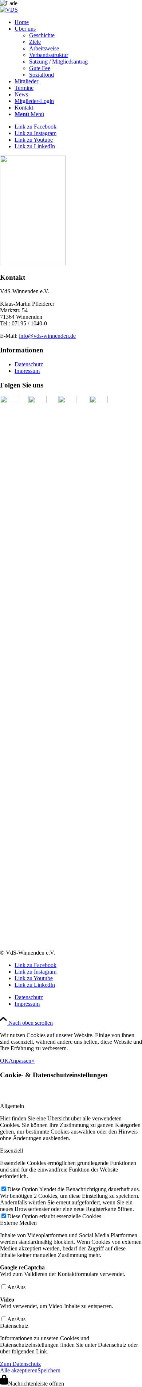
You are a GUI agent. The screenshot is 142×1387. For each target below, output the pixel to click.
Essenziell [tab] (11, 1150)
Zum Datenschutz (20, 1364)
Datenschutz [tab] (14, 1326)
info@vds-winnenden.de (47, 336)
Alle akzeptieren (19, 1370)
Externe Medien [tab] (18, 1223)
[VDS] (9, 10)
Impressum (27, 371)
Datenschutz (29, 364)
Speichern (49, 1370)
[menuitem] (78, 22)
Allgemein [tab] (12, 1106)
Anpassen (20, 1061)
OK (4, 1061)
